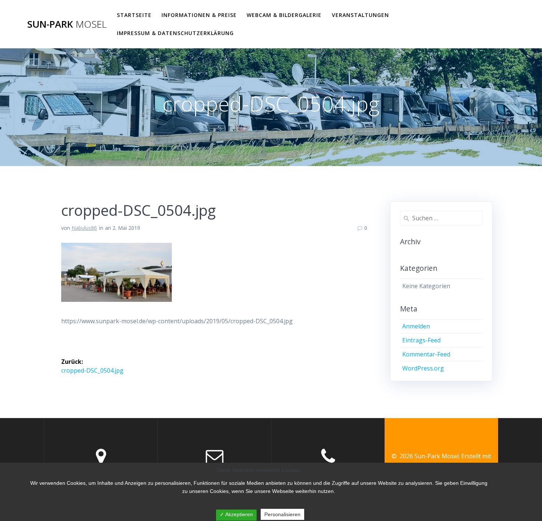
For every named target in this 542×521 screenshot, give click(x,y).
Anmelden (416, 326)
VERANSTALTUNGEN (360, 14)
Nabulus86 (84, 227)
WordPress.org (423, 368)
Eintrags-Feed (421, 340)
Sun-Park (67, 24)
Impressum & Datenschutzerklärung (175, 33)
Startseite (134, 14)
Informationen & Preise (199, 14)
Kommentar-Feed (426, 354)
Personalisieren (282, 514)
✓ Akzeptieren (236, 514)
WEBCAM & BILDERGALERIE (284, 14)
